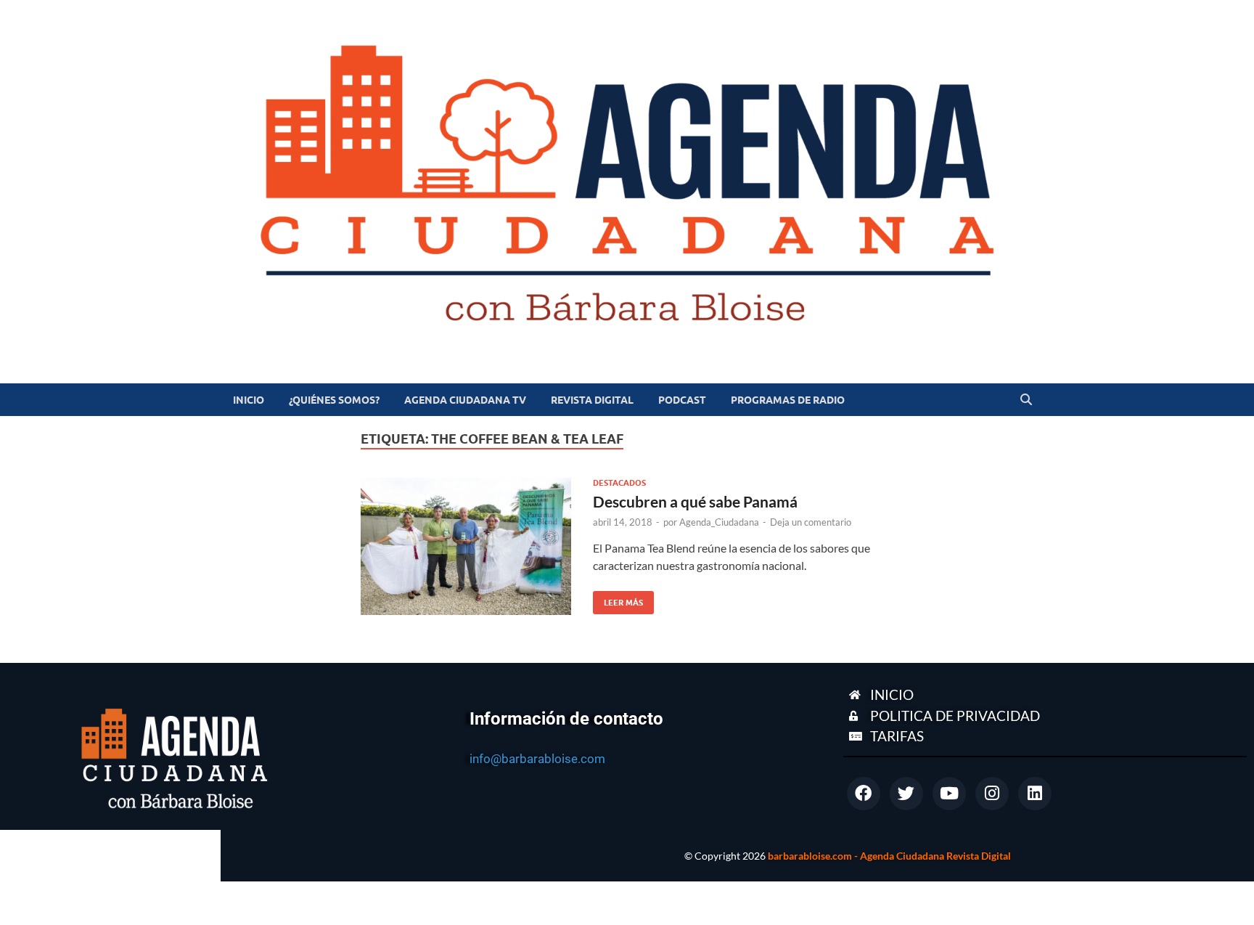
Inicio (248, 400)
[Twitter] (906, 793)
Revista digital (592, 400)
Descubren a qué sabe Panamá (695, 501)
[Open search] (1026, 400)
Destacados (619, 483)
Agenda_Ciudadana (719, 522)
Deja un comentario (810, 522)
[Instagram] (992, 793)
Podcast (682, 400)
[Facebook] (863, 793)
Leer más (618, 599)
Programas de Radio (788, 400)
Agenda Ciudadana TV (465, 400)
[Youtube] (949, 793)
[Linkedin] (1035, 793)
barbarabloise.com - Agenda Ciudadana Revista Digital (889, 855)
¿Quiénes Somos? (334, 400)
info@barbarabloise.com (537, 758)
